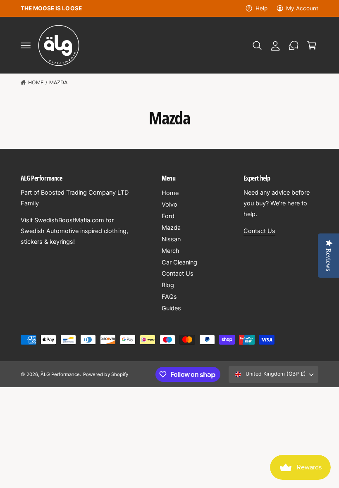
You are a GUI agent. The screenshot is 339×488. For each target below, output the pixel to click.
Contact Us (177, 273)
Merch (170, 251)
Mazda (58, 82)
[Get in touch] (293, 45)
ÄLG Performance (60, 374)
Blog (168, 285)
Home (35, 82)
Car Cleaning (179, 262)
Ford (168, 216)
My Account (302, 8)
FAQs (169, 296)
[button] (26, 45)
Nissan (171, 239)
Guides (171, 308)
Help (261, 8)
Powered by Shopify (105, 374)
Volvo (169, 204)
